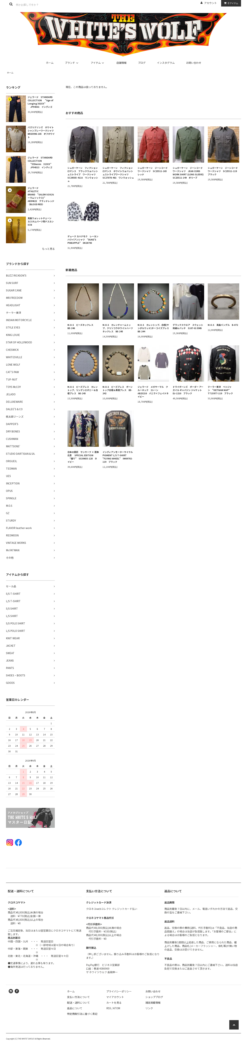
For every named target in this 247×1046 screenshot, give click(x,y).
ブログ (142, 62)
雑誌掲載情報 (153, 1002)
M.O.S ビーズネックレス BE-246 (81, 326)
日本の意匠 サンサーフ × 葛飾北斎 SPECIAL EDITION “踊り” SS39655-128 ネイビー (83, 456)
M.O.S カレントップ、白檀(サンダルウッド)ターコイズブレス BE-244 (153, 328)
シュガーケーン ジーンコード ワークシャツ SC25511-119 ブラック (223, 171)
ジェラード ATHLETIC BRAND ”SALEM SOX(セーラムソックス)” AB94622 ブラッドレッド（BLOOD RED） (41, 196)
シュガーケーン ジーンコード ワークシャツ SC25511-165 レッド (153, 171)
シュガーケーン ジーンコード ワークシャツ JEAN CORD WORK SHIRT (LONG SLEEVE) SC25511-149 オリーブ (188, 172)
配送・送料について (78, 1002)
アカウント (210, 3)
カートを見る (114, 1002)
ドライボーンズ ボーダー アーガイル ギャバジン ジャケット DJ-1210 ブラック (188, 390)
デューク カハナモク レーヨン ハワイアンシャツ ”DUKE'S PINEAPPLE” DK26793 (83, 239)
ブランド (70, 62)
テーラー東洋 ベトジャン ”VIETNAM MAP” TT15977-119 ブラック (220, 390)
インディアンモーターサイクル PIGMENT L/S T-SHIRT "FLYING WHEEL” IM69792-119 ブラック (118, 456)
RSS (108, 1008)
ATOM (116, 1008)
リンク (149, 1008)
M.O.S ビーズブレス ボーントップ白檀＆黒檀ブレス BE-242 (118, 390)
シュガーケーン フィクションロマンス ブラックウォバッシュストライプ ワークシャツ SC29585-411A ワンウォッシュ (82, 174)
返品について (74, 1008)
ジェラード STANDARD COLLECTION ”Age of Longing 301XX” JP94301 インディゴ (40, 101)
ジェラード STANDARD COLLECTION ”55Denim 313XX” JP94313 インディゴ (40, 162)
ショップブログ (154, 997)
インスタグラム (166, 62)
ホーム (50, 62)
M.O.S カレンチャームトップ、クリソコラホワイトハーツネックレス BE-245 (118, 328)
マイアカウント (115, 997)
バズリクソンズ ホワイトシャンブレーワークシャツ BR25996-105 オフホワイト (41, 132)
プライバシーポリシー (119, 991)
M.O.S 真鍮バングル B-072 (223, 324)
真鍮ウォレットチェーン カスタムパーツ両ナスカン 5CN (41, 221)
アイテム (233, 3)
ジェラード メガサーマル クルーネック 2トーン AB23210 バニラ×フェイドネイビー (153, 391)
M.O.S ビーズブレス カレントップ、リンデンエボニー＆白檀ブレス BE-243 (82, 390)
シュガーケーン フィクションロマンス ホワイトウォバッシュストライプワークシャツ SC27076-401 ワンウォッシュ (118, 172)
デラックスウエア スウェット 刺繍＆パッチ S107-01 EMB (188, 326)
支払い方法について (78, 997)
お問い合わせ (193, 62)
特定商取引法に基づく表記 (82, 1014)
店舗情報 (121, 62)
